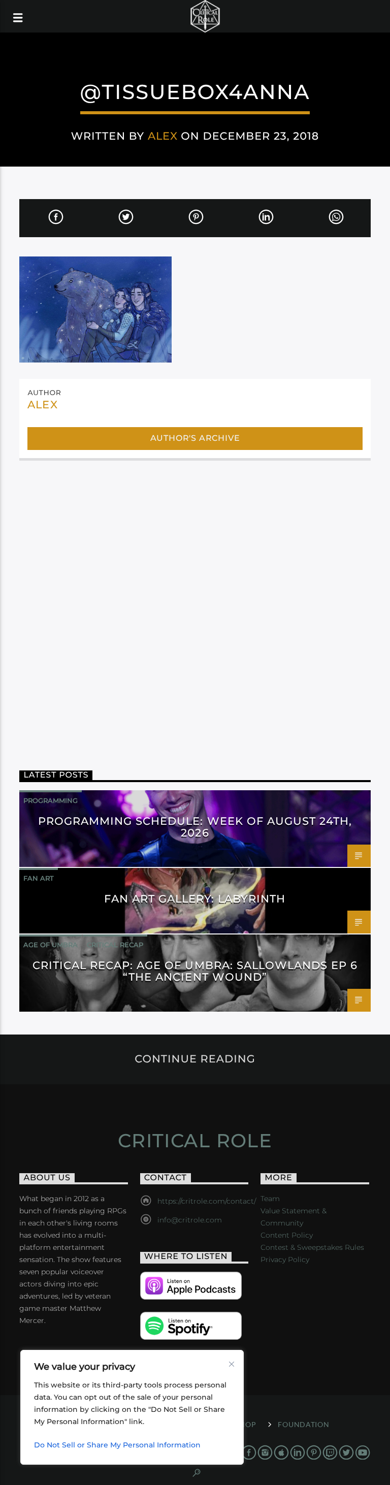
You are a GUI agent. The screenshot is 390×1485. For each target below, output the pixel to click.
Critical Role (195, 1140)
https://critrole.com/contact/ (206, 1201)
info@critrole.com (189, 1219)
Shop (245, 1424)
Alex (163, 136)
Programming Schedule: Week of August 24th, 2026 (195, 827)
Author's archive (195, 438)
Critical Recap (115, 945)
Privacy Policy (285, 1259)
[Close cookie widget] (231, 1364)
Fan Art (38, 878)
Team (270, 1198)
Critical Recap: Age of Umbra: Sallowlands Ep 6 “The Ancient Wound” (195, 971)
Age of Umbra (50, 945)
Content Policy (287, 1235)
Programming (50, 800)
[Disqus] (194, 604)
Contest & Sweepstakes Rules (312, 1247)
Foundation (303, 1424)
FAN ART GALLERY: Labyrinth (194, 898)
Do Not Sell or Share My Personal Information (117, 1444)
